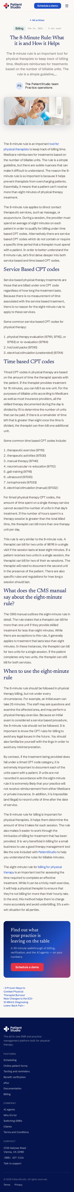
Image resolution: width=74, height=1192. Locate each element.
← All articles (37, 20)
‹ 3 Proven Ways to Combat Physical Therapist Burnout (15, 991)
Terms (7, 1184)
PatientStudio (47, 852)
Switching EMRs (13, 1120)
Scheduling (10, 1060)
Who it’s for (10, 1115)
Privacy (18, 1184)
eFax (6, 1082)
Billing (7, 1094)
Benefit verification (15, 1077)
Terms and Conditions (16, 1132)
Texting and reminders (17, 1071)
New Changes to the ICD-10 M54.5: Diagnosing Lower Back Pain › (18, 1002)
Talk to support (12, 1163)
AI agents (9, 1109)
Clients (8, 1126)
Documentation (12, 1088)
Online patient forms (15, 1065)
